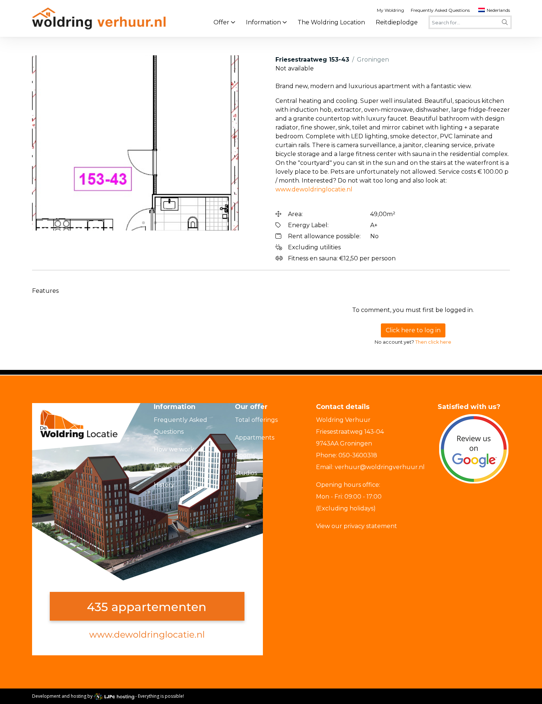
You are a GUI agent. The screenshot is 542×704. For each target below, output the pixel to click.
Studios (246, 472)
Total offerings (256, 419)
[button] (41, 143)
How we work (174, 449)
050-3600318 (357, 455)
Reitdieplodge (397, 22)
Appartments (254, 437)
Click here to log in (413, 330)
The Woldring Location (331, 22)
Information (263, 22)
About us (167, 467)
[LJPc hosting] (114, 696)
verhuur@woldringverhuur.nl (380, 467)
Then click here (433, 342)
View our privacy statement (356, 526)
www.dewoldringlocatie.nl (313, 189)
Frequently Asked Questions (440, 10)
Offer (221, 22)
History (164, 484)
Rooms (245, 455)
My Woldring (390, 10)
